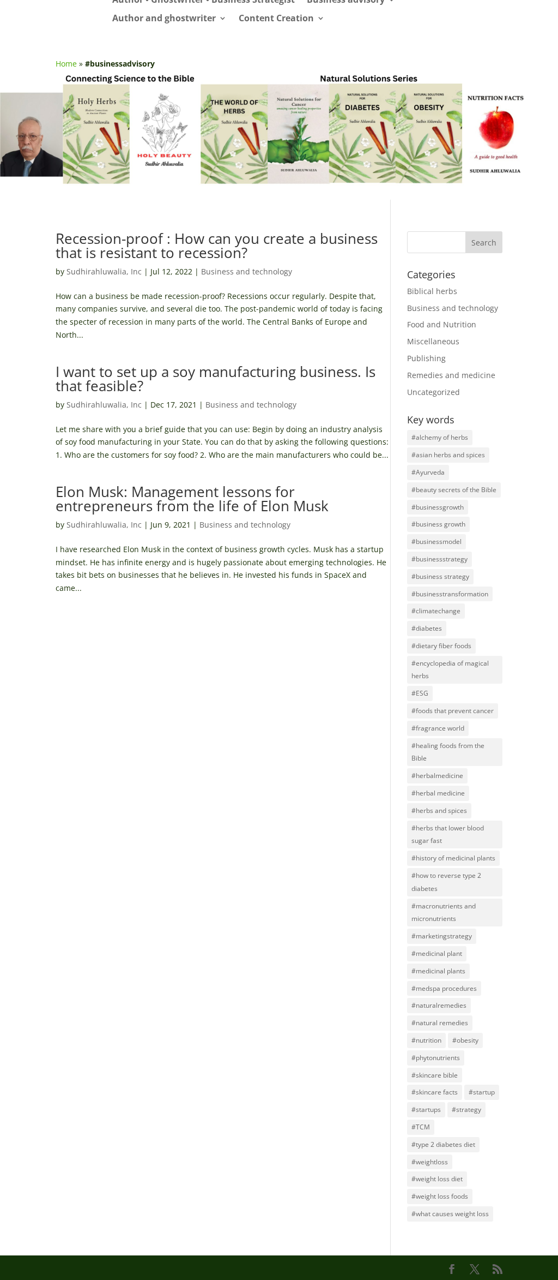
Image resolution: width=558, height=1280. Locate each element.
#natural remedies (439, 1022)
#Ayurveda (428, 472)
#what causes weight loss (450, 1213)
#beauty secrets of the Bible (453, 489)
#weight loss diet (437, 1178)
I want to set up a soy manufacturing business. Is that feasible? (215, 379)
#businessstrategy (439, 559)
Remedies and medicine (451, 375)
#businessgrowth (437, 507)
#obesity (465, 1040)
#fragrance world (437, 728)
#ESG (419, 693)
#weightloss (429, 1162)
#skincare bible (434, 1075)
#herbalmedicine (437, 775)
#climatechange (435, 610)
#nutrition (426, 1040)
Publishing (426, 358)
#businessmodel (436, 541)
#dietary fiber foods (441, 645)
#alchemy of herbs (439, 437)
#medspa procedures (444, 988)
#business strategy (440, 576)
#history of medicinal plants (453, 858)
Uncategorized (433, 392)
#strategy (466, 1109)
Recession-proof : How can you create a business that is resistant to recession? (217, 245)
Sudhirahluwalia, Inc (104, 271)
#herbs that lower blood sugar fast (447, 834)
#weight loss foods (439, 1196)
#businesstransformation (449, 594)
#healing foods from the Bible (447, 752)
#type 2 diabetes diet (443, 1144)
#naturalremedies (438, 1005)
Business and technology (246, 271)
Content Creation (276, 19)
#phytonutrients (435, 1057)
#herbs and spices (439, 810)
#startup (482, 1092)
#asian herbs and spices (448, 454)
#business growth (438, 524)
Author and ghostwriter (164, 19)
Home (66, 63)
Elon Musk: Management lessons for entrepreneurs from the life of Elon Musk (192, 499)
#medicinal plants (438, 971)
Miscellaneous (433, 341)
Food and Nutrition (441, 324)
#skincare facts (434, 1092)
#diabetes (426, 628)
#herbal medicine (438, 793)
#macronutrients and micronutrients (443, 912)
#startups (426, 1109)
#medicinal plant (436, 953)
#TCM (420, 1127)
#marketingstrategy (441, 936)
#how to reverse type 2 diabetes (446, 882)
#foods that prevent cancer (452, 710)
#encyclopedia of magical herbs (450, 670)
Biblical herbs (432, 291)
